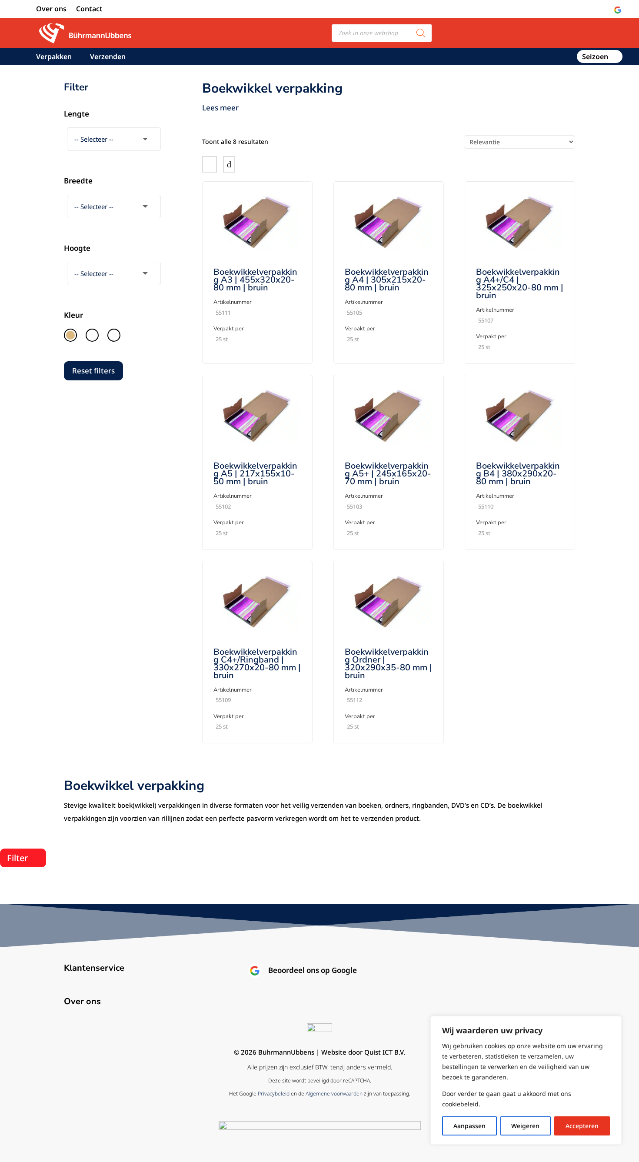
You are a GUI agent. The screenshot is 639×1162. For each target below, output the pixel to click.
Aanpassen (469, 1126)
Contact (89, 9)
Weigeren (525, 1126)
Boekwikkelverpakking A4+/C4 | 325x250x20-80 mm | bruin (519, 283)
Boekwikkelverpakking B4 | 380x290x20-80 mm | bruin (518, 473)
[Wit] (113, 335)
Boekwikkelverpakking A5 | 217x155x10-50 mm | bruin (255, 473)
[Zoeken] (421, 33)
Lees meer (220, 108)
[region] (526, 1080)
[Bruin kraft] (92, 335)
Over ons (51, 9)
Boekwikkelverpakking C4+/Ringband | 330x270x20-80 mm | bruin (257, 663)
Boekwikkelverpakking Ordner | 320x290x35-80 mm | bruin (388, 663)
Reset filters (93, 371)
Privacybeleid (274, 1093)
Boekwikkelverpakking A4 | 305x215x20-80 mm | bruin (387, 279)
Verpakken (54, 57)
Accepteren (582, 1126)
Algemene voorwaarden (334, 1093)
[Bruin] (70, 335)
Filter (17, 858)
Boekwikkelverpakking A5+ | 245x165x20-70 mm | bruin (388, 473)
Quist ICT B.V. (384, 1052)
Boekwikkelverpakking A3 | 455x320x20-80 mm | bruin (255, 279)
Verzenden (108, 57)
